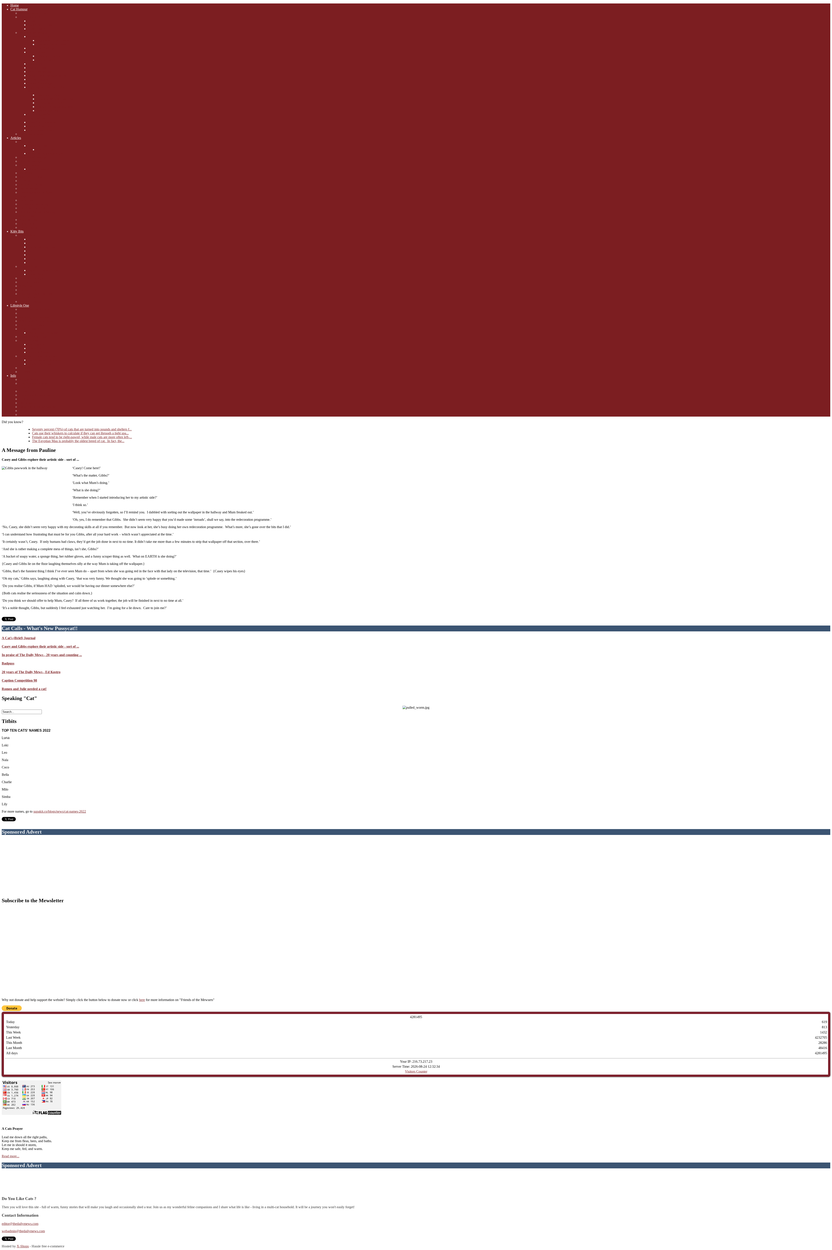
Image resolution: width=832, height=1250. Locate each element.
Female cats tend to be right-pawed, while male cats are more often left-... (82, 437)
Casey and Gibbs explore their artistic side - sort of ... (40, 646)
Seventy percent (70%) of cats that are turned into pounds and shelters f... (82, 429)
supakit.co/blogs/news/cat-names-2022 (59, 811)
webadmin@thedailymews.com (23, 1231)
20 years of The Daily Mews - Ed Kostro (31, 672)
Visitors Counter (416, 1071)
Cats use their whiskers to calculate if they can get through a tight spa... (80, 433)
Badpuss (8, 663)
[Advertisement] (416, 866)
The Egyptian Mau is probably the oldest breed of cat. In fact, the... (78, 441)
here (142, 1000)
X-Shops (23, 1246)
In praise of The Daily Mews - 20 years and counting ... (42, 655)
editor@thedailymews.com (20, 1224)
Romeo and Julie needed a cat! (24, 689)
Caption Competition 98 (19, 680)
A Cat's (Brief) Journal (18, 638)
